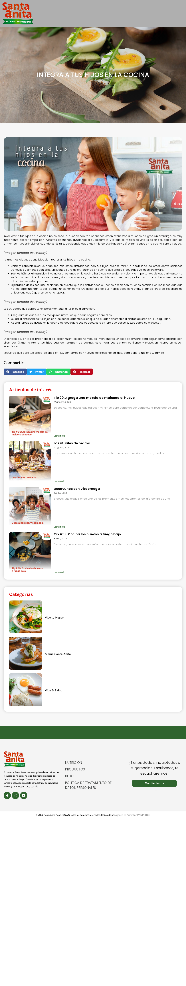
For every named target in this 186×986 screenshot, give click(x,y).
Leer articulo (59, 435)
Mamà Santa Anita (58, 654)
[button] (181, 13)
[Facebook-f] (7, 795)
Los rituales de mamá (72, 443)
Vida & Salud (53, 690)
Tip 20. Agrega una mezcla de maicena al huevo (94, 397)
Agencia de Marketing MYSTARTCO (132, 814)
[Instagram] (15, 795)
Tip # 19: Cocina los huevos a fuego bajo (87, 534)
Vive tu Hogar (54, 617)
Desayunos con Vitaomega (77, 488)
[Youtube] (23, 795)
